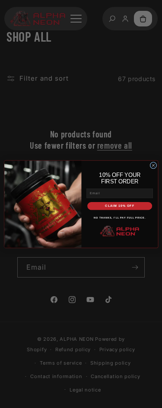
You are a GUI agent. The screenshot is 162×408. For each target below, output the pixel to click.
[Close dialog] (153, 165)
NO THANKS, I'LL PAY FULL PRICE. (120, 217)
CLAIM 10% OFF (119, 205)
